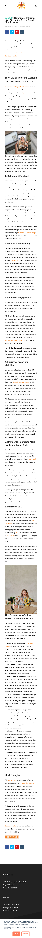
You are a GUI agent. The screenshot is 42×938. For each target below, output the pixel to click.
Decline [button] (25, 934)
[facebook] (7, 32)
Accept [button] (16, 934)
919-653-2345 (13, 911)
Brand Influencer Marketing (21, 26)
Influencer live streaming (26, 233)
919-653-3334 (13, 888)
